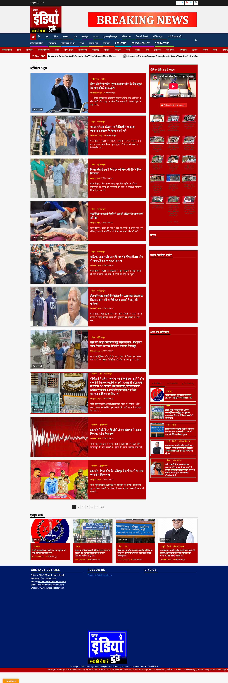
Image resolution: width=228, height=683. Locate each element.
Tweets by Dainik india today (100, 575)
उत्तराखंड (95, 50)
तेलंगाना (194, 50)
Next (102, 507)
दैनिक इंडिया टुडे (110, 93)
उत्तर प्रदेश (83, 50)
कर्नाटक (118, 50)
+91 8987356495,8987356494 (52, 581)
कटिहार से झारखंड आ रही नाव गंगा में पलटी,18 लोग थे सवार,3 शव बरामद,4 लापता (116, 258)
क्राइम (65, 36)
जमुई (168, 441)
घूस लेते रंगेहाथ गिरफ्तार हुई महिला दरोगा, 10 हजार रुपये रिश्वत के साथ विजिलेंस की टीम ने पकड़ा (116, 344)
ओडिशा (106, 50)
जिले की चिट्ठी (142, 36)
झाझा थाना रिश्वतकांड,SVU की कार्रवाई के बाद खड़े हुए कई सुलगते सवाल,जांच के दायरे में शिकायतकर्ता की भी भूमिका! (179, 414)
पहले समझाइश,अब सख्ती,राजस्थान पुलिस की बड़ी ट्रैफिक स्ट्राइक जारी (178, 396)
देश (47, 36)
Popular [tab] (173, 383)
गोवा (147, 50)
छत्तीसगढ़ (157, 50)
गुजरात (137, 50)
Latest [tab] (158, 383)
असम (57, 50)
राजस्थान (170, 391)
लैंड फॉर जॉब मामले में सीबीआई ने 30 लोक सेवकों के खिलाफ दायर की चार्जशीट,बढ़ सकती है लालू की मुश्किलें (116, 299)
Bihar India (51, 578)
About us (120, 43)
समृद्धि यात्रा (176, 460)
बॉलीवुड (85, 36)
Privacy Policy (141, 43)
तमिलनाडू (183, 50)
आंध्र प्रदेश (68, 50)
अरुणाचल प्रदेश (43, 50)
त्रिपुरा (205, 50)
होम (39, 36)
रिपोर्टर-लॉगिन (7, 50)
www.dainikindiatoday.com (52, 588)
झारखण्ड (29, 50)
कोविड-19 (126, 36)
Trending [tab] (189, 383)
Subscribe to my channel (174, 105)
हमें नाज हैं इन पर (68, 43)
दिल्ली (215, 50)
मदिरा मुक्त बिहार (36, 43)
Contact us (162, 43)
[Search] (196, 39)
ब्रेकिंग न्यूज (157, 36)
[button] (177, 111)
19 (96, 507)
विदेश (56, 36)
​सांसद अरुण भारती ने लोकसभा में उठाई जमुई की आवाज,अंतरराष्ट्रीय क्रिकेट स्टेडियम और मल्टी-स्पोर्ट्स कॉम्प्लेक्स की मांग (131, 56)
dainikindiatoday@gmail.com (51, 584)
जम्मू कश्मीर (170, 50)
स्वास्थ (96, 36)
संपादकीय (52, 43)
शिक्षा (82, 43)
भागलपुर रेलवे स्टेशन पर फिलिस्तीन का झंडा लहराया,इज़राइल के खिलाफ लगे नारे (112, 128)
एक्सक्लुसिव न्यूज (110, 36)
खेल (75, 36)
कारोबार (106, 43)
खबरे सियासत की (174, 36)
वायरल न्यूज (93, 43)
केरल (128, 50)
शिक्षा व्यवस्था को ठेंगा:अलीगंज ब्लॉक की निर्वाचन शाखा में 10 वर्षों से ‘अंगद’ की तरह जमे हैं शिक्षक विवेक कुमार (179, 432)
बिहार (19, 50)
